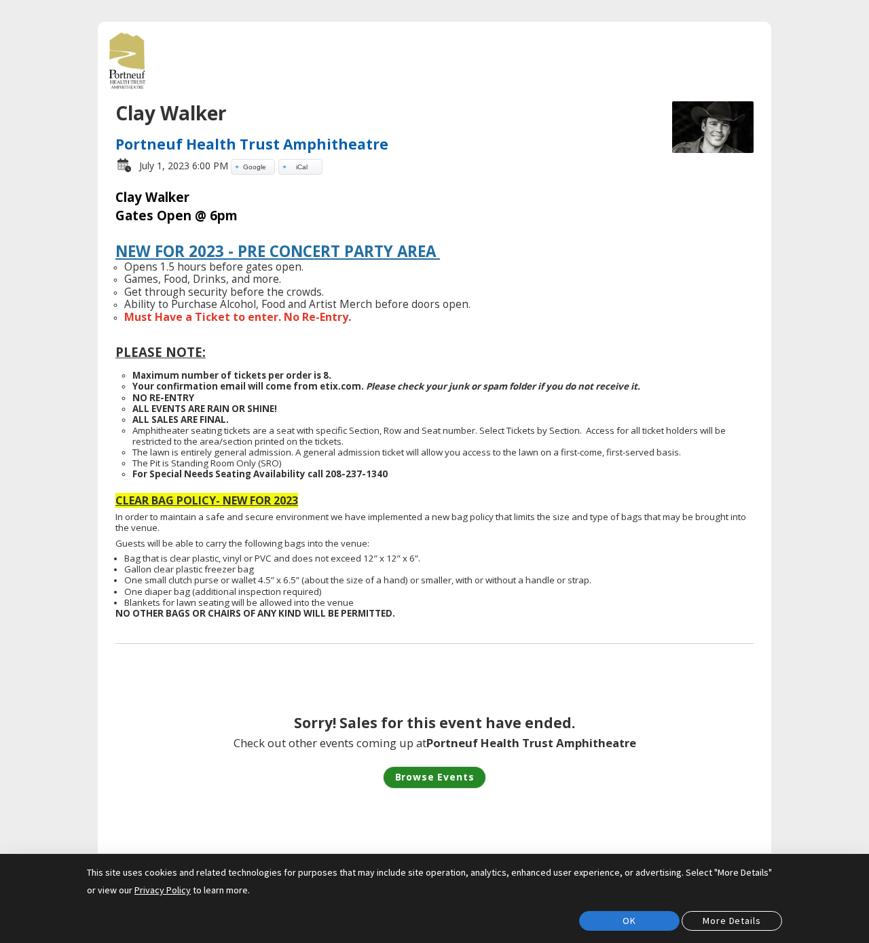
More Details (731, 920)
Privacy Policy (162, 890)
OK (629, 920)
